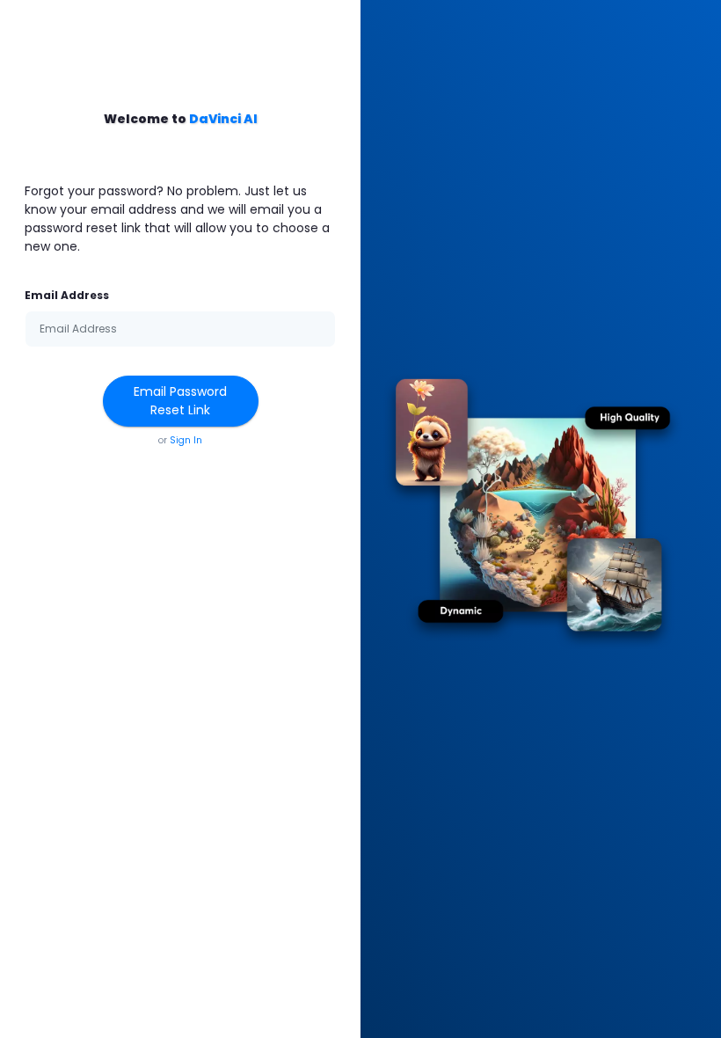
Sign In (186, 440)
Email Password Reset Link (180, 401)
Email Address (67, 295)
